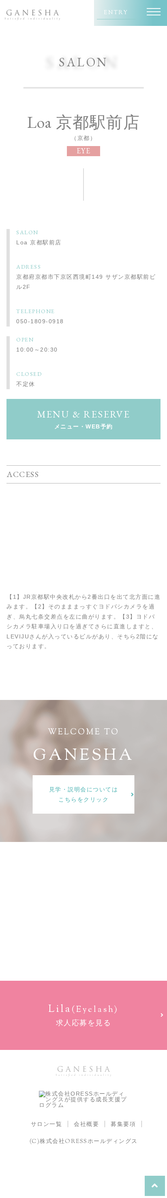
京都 (83, 138)
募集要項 (123, 1124)
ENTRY (116, 13)
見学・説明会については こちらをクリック (83, 794)
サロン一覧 (46, 1124)
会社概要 (86, 1124)
